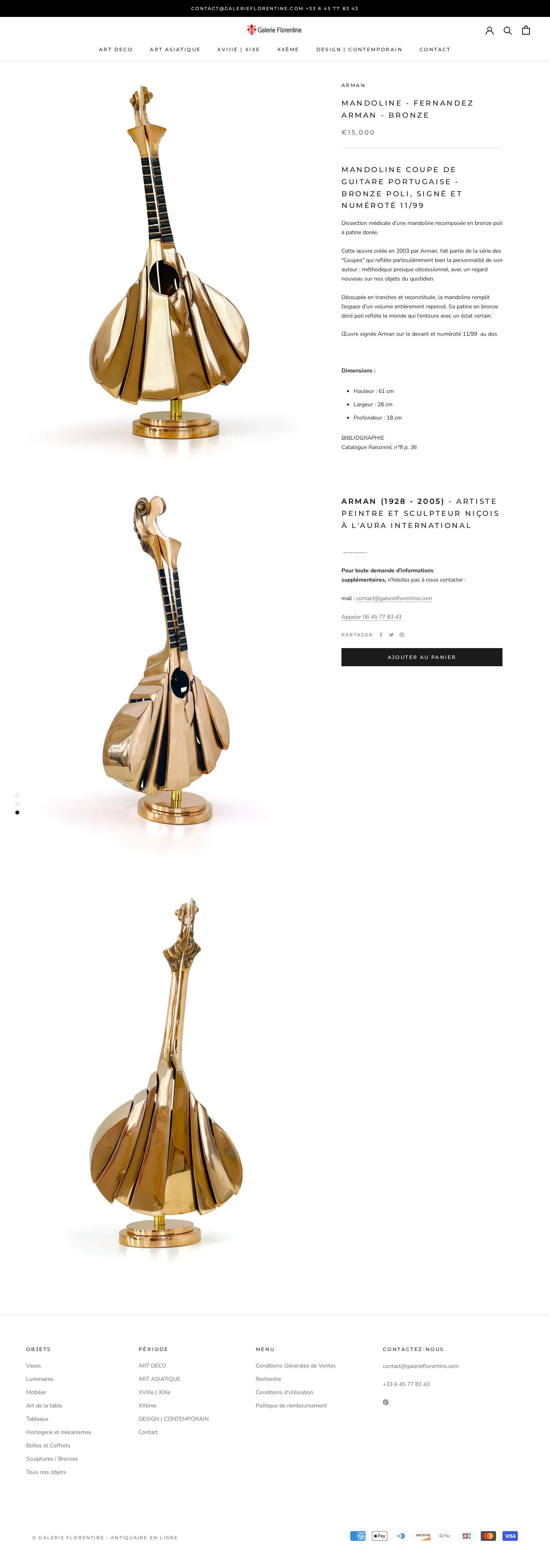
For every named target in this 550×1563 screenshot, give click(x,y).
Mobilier (36, 1392)
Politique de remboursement (291, 1405)
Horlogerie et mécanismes (58, 1432)
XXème (288, 49)
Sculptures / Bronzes (52, 1459)
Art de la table (44, 1405)
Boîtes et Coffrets (48, 1445)
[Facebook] (380, 634)
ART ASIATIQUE (175, 49)
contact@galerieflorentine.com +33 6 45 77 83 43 (274, 8)
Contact (435, 49)
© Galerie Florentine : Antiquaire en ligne (105, 1537)
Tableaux (37, 1419)
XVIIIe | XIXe (238, 49)
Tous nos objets (46, 1472)
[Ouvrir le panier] (526, 30)
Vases (33, 1366)
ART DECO (116, 49)
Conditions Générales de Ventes (296, 1366)
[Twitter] (391, 634)
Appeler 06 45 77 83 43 (371, 617)
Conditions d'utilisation (284, 1392)
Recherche (268, 1379)
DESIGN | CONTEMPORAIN (359, 49)
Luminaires (40, 1379)
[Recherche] (508, 30)
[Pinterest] (401, 634)
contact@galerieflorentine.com (394, 598)
